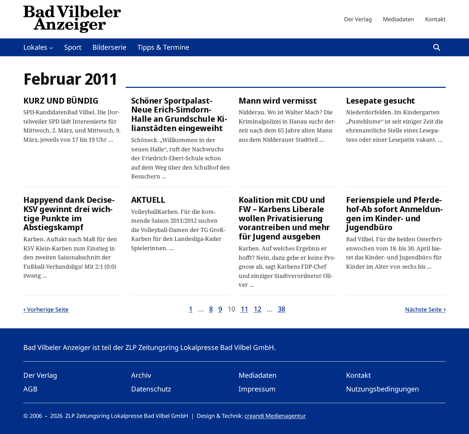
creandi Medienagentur (275, 416)
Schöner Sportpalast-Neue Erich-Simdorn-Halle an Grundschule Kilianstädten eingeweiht (179, 114)
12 (257, 309)
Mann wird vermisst (278, 100)
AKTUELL (148, 199)
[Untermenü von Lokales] (51, 47)
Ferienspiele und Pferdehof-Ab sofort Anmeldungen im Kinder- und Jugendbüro (394, 213)
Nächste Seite (423, 309)
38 (281, 309)
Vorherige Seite (48, 309)
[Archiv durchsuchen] (437, 47)
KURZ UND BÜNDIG (60, 100)
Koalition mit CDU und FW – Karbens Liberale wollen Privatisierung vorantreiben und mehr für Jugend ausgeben (284, 218)
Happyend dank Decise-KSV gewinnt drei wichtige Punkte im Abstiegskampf (68, 213)
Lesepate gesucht (380, 100)
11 (244, 309)
